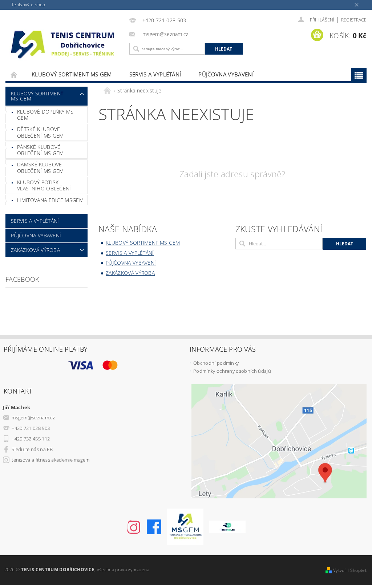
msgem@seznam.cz (33, 417)
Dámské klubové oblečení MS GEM (40, 167)
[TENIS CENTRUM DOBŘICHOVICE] (65, 44)
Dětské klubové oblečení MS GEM (40, 132)
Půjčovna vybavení (225, 74)
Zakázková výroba (35, 249)
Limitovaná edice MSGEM (50, 200)
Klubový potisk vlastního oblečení (44, 185)
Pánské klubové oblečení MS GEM (40, 150)
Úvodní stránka (14, 74)
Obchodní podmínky (216, 363)
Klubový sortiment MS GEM (72, 74)
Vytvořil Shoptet (350, 570)
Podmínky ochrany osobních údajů (232, 371)
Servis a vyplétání (155, 74)
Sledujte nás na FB (32, 449)
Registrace (354, 20)
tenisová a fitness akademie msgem (51, 459)
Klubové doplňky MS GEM (45, 115)
